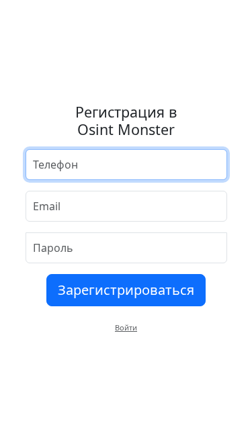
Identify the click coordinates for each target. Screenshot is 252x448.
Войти (126, 327)
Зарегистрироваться (126, 290)
